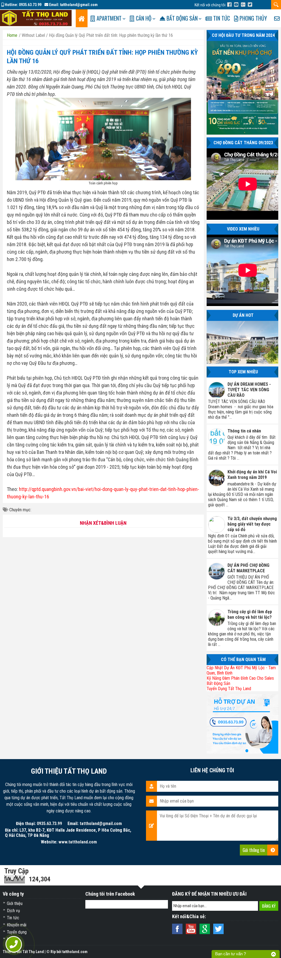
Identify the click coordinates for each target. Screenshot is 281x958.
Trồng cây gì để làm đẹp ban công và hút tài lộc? (249, 614)
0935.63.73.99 (30, 4)
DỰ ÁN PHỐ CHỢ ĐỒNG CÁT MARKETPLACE (248, 568)
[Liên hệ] (277, 18)
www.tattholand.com (77, 842)
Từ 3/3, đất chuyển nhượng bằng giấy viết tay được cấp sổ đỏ (252, 524)
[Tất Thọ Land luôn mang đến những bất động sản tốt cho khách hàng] (36, 17)
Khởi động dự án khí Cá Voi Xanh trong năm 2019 (252, 474)
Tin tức (221, 18)
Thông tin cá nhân (244, 431)
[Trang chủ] (81, 18)
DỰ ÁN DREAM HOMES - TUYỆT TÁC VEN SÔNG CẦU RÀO (249, 390)
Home (12, 35)
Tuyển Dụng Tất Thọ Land (229, 688)
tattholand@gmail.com (79, 4)
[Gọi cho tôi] (14, 944)
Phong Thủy (252, 18)
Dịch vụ (13, 910)
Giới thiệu (15, 903)
